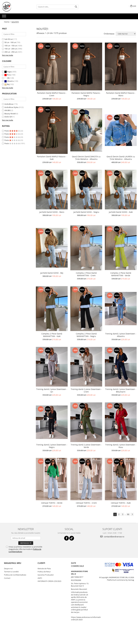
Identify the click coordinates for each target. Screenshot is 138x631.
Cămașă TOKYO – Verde (51, 503)
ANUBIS (7, 110)
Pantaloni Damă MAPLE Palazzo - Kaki (51, 157)
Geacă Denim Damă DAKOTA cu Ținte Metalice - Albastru (86, 157)
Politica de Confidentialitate (15, 575)
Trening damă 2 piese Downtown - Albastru (120, 334)
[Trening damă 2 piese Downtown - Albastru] (121, 308)
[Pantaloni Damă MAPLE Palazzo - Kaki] (52, 130)
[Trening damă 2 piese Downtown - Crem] (86, 367)
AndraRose (8, 104)
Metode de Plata (44, 568)
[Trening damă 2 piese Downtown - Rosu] (121, 422)
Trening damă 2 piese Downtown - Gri (51, 390)
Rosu (9, 75)
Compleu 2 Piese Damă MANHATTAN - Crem (86, 274)
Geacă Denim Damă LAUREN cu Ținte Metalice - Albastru (121, 157)
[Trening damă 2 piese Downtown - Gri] (52, 367)
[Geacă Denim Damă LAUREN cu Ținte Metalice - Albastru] (121, 130)
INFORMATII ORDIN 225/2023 (49, 581)
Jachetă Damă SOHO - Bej (51, 273)
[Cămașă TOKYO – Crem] (86, 479)
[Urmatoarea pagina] (132, 514)
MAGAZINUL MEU (12, 563)
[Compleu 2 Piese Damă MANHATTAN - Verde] (121, 248)
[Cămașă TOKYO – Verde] (52, 479)
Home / (7, 22)
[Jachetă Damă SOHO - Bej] (52, 248)
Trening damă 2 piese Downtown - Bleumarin (120, 390)
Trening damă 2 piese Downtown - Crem (86, 390)
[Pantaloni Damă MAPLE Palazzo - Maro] (121, 66)
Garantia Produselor (46, 575)
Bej (8, 84)
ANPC (40, 578)
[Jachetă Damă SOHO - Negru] (86, 189)
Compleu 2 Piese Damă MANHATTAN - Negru (86, 334)
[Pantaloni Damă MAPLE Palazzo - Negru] (86, 66)
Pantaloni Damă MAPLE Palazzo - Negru (86, 94)
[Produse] (4, 17)
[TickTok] (71, 538)
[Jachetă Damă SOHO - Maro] (52, 189)
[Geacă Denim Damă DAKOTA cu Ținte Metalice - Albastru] (86, 130)
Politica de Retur (44, 571)
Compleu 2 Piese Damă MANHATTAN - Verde (120, 274)
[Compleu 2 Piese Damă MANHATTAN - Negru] (86, 308)
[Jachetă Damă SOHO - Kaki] (121, 189)
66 (128, 514)
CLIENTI (41, 563)
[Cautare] (76, 7)
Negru (9, 71)
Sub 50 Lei (8, 39)
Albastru (10, 81)
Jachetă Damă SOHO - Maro (51, 212)
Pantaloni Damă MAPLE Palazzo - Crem (51, 94)
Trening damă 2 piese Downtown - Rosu (120, 445)
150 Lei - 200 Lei (10, 48)
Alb (8, 78)
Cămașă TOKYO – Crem (86, 503)
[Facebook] (66, 538)
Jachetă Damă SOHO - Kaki (121, 212)
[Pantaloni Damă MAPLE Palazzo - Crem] (52, 66)
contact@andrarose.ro (113, 536)
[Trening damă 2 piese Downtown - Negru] (52, 422)
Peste (6, 131)
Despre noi (8, 568)
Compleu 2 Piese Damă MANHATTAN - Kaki (51, 334)
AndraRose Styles (11, 107)
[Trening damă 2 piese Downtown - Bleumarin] (121, 367)
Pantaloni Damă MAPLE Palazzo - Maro (120, 94)
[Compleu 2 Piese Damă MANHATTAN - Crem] (86, 247)
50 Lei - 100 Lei (10, 42)
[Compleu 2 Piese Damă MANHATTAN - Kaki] (52, 308)
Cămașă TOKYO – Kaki (121, 503)
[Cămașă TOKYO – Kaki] (121, 479)
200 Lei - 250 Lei (10, 52)
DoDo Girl (8, 116)
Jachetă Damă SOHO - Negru (86, 212)
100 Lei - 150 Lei (10, 45)
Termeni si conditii (11, 571)
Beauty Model (10, 113)
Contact (7, 578)
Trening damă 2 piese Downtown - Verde (86, 445)
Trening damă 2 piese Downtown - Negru (51, 445)
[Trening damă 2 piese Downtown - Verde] (86, 422)
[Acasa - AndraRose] (15, 6)
